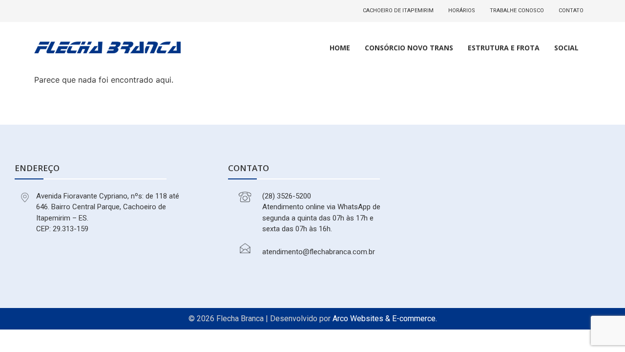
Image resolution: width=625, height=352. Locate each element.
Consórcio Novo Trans (409, 47)
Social (566, 47)
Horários (461, 10)
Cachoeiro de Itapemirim (398, 10)
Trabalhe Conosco (517, 10)
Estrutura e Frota (504, 47)
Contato (571, 10)
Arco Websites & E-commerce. (385, 318)
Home (340, 47)
